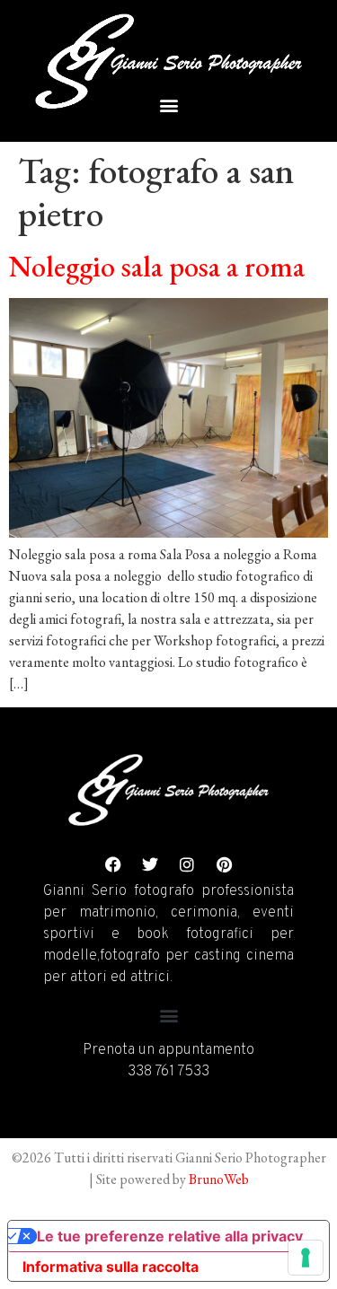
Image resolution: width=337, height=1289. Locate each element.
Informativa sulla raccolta (110, 1267)
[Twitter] (150, 864)
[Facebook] (113, 864)
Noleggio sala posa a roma (157, 266)
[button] (168, 104)
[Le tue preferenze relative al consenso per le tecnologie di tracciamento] (305, 1258)
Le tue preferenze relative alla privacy (170, 1236)
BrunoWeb (219, 1179)
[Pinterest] (224, 864)
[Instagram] (187, 864)
